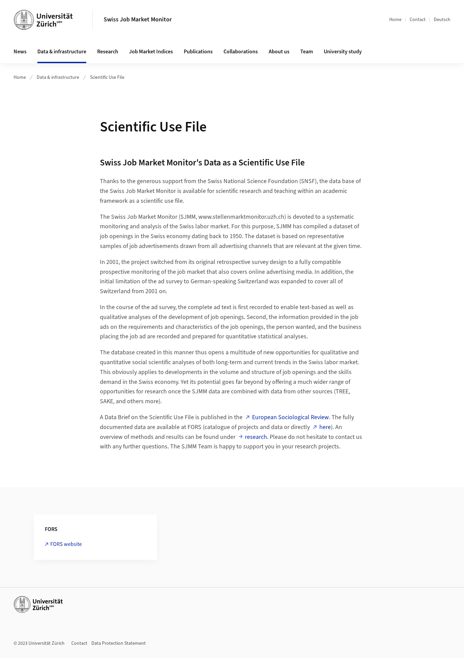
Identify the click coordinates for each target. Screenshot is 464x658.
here (325, 427)
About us (279, 51)
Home (395, 19)
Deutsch (442, 19)
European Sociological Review (290, 417)
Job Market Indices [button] (151, 51)
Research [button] (107, 51)
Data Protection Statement (118, 643)
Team (306, 51)
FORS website (66, 544)
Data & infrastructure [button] (61, 51)
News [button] (20, 51)
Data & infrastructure (58, 77)
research (256, 437)
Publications (198, 51)
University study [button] (343, 51)
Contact (418, 19)
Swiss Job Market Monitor (138, 19)
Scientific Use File (107, 77)
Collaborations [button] (241, 51)
